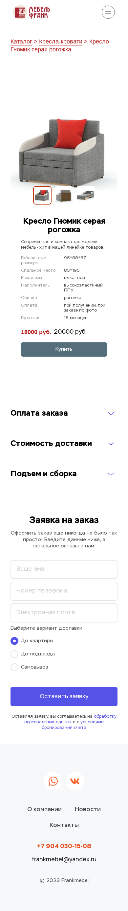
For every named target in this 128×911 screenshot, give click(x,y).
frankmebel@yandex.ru (64, 860)
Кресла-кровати (60, 41)
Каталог (21, 41)
